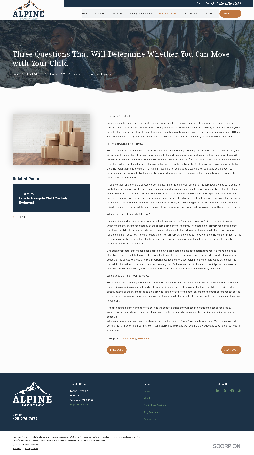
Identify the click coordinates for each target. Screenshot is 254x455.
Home (146, 391)
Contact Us (149, 419)
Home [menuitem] (85, 13)
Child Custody (128, 338)
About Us (148, 398)
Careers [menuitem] (208, 13)
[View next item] (29, 217)
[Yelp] (225, 391)
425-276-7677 (228, 3)
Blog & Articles (151, 412)
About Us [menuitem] (100, 13)
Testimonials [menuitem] (190, 13)
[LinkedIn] (217, 391)
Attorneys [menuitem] (117, 13)
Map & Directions (79, 404)
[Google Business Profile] (239, 391)
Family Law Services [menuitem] (141, 13)
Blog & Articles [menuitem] (167, 13)
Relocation (144, 338)
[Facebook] (232, 391)
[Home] (28, 10)
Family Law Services (154, 405)
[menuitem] (17, 449)
